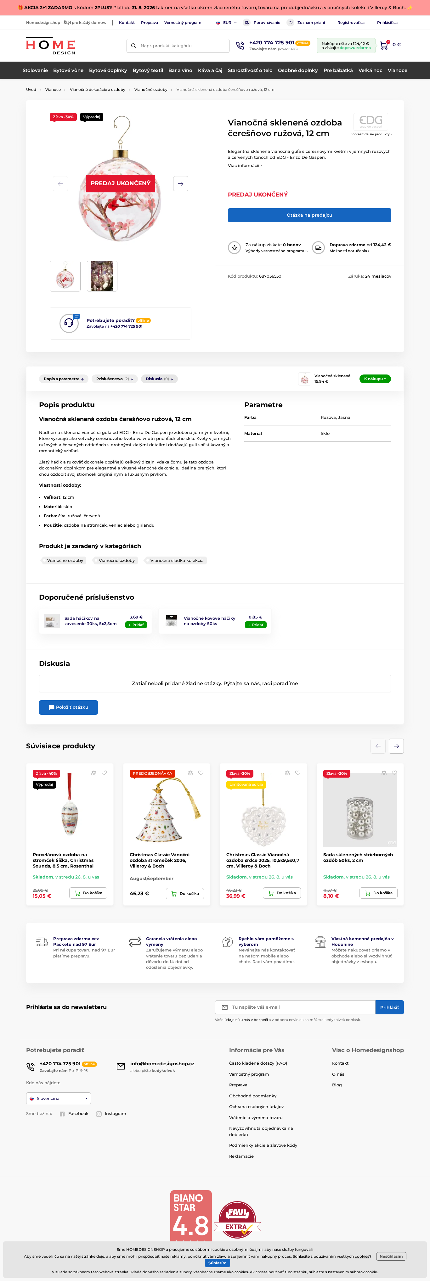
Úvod (31, 89)
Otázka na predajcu (309, 215)
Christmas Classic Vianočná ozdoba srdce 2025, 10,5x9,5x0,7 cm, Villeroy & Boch (262, 860)
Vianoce (53, 89)
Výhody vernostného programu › (277, 250)
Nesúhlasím (391, 1256)
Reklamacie (241, 1156)
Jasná (344, 417)
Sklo (325, 433)
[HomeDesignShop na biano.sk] (190, 1220)
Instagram (115, 1113)
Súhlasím (217, 1263)
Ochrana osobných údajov (256, 1106)
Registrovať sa (351, 22)
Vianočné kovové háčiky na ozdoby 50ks (209, 621)
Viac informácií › (245, 165)
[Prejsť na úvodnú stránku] (50, 45)
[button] (180, 183)
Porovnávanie (267, 22)
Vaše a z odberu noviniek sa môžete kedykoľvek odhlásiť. (288, 1020)
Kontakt (127, 22)
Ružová (328, 417)
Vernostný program (182, 22)
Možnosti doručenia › (349, 250)
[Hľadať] (134, 46)
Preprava (149, 22)
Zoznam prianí (311, 22)
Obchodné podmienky (252, 1095)
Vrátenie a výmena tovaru (256, 1117)
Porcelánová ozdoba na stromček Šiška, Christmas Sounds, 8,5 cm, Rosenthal (63, 860)
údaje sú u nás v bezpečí (246, 1020)
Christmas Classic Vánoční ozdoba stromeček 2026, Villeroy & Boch (160, 860)
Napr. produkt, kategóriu (166, 45)
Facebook (78, 1113)
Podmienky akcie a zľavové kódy (263, 1145)
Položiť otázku (71, 707)
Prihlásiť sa (387, 22)
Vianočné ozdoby (150, 89)
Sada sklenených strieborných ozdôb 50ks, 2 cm (358, 857)
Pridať (138, 625)
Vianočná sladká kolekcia (177, 560)
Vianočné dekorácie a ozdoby (97, 89)
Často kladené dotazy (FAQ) (258, 1063)
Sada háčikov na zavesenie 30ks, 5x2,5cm (91, 621)
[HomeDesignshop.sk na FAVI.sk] (237, 1220)
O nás (338, 1074)
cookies (362, 1256)
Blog (337, 1084)
